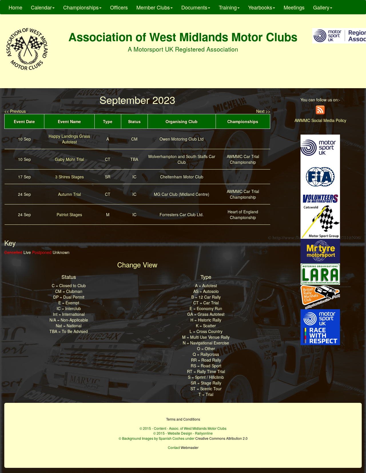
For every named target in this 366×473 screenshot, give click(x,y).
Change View (137, 264)
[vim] (320, 198)
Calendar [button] (41, 7)
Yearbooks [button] (260, 7)
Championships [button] (81, 7)
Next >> (263, 111)
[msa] (320, 147)
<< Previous (15, 111)
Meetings (294, 7)
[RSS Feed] (320, 109)
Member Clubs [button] (153, 7)
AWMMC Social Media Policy (320, 120)
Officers (119, 7)
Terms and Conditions (183, 419)
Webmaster (189, 447)
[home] (27, 49)
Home (15, 7)
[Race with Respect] (320, 326)
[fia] (320, 176)
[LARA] (320, 273)
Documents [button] (194, 7)
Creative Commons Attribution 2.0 (221, 438)
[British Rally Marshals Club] (320, 296)
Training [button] (228, 7)
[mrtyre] (320, 250)
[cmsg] (320, 221)
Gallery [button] (321, 7)
